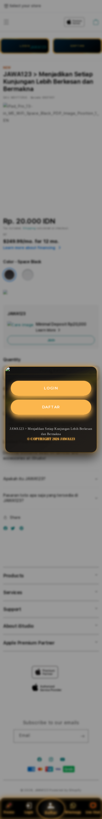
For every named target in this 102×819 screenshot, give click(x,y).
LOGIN (51, 388)
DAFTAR (51, 407)
